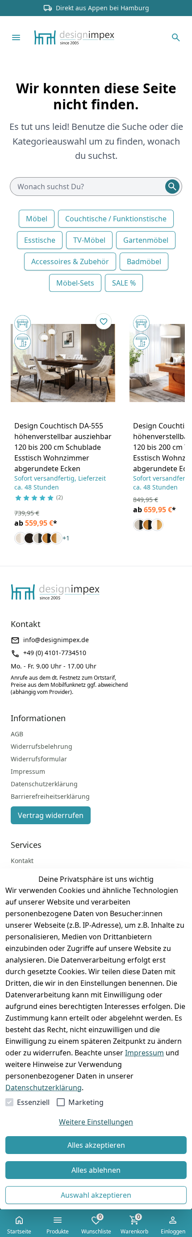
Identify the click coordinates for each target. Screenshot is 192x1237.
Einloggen (173, 1231)
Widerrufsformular (39, 759)
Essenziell (33, 1102)
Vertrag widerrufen (50, 815)
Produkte (57, 1231)
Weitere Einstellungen (96, 1122)
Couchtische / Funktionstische (116, 219)
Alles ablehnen (96, 1170)
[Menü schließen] (16, 37)
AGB (17, 734)
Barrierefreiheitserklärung (50, 796)
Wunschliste (96, 1224)
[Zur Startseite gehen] (87, 37)
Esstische (39, 240)
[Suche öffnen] (176, 37)
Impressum (144, 1053)
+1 (66, 538)
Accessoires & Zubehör (70, 261)
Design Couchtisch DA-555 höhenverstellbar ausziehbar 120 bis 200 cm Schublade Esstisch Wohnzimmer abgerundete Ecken (63, 447)
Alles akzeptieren (96, 1145)
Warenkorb (134, 1224)
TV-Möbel (89, 240)
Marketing (86, 1102)
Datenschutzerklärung (43, 1087)
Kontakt (22, 860)
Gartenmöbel (145, 240)
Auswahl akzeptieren (96, 1195)
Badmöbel (144, 261)
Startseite (19, 1231)
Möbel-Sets (75, 283)
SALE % (124, 283)
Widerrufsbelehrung (41, 746)
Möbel (36, 219)
